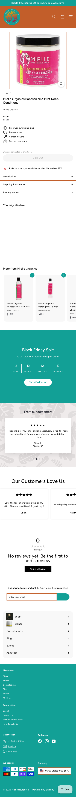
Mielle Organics (11, 109)
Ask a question (11, 192)
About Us (7, 698)
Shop (5, 676)
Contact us (8, 715)
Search (6, 711)
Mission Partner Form (12, 719)
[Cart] (62, 16)
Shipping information (14, 184)
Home (6, 93)
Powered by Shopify (43, 789)
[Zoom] (61, 83)
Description (9, 176)
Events (6, 693)
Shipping (6, 152)
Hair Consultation (11, 724)
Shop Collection (38, 382)
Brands (6, 680)
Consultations (9, 685)
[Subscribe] (63, 596)
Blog (5, 689)
